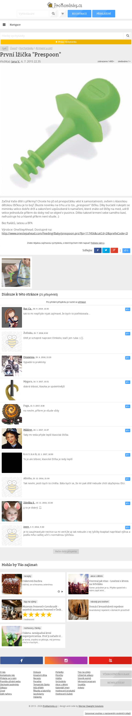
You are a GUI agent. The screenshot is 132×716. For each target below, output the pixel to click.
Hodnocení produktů (65, 690)
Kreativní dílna (40, 675)
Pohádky (60, 672)
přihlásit (82, 302)
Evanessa (28, 357)
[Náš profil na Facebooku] (21, 660)
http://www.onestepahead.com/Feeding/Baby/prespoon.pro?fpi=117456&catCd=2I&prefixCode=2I (65, 233)
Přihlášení (104, 13)
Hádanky (37, 696)
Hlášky (59, 678)
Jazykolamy (38, 693)
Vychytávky (26, 48)
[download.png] (16, 273)
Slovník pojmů (84, 678)
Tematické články (41, 684)
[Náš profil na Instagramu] (66, 660)
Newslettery (116, 682)
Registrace (79, 13)
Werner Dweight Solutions (91, 706)
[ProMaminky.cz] (66, 5)
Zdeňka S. (29, 502)
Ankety (81, 687)
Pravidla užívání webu (10, 681)
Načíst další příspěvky (66, 551)
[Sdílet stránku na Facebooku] (98, 250)
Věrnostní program (87, 681)
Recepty (37, 678)
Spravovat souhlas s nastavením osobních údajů (108, 713)
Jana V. (15, 61)
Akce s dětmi (62, 684)
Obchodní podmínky (9, 684)
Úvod (13, 48)
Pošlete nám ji (97, 242)
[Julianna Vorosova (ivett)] (12, 535)
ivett (26, 526)
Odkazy (3, 687)
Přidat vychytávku (67, 41)
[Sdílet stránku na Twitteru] (106, 250)
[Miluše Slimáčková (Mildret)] (12, 438)
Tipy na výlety (84, 672)
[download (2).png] (66, 129)
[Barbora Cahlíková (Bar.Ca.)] (12, 317)
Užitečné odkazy (85, 675)
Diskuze (37, 672)
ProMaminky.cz (50, 706)
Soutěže (81, 684)
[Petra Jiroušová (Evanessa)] (12, 366)
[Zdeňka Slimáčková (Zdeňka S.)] (12, 511)
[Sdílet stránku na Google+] (114, 250)
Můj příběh (38, 687)
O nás (3, 672)
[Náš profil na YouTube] (110, 660)
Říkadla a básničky (42, 690)
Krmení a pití (44, 48)
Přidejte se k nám (8, 678)
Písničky (59, 675)
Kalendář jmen (62, 687)
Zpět (4, 48)
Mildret (27, 429)
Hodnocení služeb (64, 693)
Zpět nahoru (6, 693)
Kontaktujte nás (7, 675)
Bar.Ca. (27, 308)
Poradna (37, 681)
